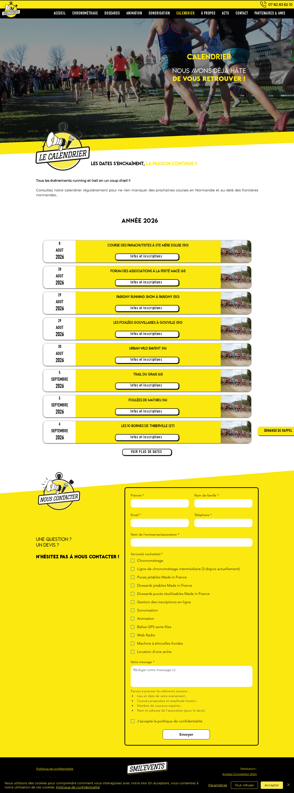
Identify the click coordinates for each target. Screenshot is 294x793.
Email (136, 515)
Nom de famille (206, 495)
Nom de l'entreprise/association (155, 534)
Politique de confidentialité (78, 787)
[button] (276, 431)
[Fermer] (288, 785)
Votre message (142, 662)
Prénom (137, 495)
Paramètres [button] (217, 785)
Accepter (272, 785)
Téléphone (203, 515)
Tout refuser (244, 785)
